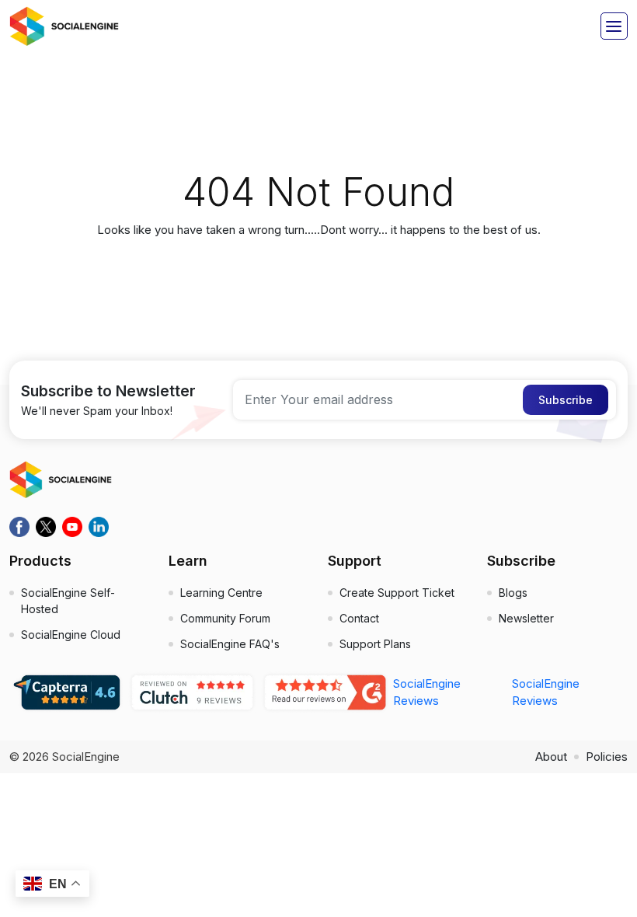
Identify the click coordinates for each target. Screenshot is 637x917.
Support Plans (375, 643)
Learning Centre (221, 592)
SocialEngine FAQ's (230, 643)
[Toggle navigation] (614, 26)
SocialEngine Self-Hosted (68, 600)
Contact (359, 618)
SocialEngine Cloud (70, 634)
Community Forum (225, 618)
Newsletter (526, 618)
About (551, 756)
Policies (607, 756)
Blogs (513, 592)
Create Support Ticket (396, 592)
